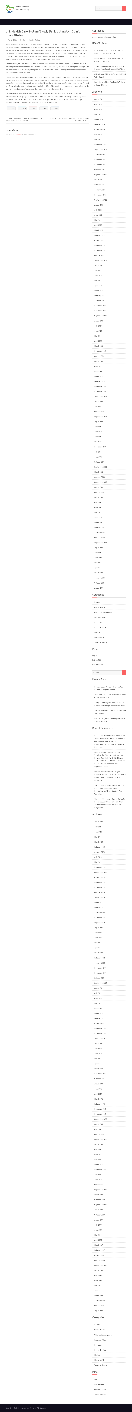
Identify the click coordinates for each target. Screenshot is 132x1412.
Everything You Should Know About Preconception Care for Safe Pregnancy (108, 805)
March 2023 (98, 180)
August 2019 (98, 361)
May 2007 (97, 512)
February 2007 (99, 527)
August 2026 (99, 99)
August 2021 (98, 265)
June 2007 (98, 507)
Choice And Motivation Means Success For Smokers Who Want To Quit (70, 119)
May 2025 (97, 139)
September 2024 (100, 149)
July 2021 (97, 270)
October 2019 (99, 356)
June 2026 (98, 109)
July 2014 (97, 452)
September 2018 (100, 396)
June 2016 (98, 432)
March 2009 (98, 472)
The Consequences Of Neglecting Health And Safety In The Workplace (108, 791)
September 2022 (100, 200)
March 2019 (98, 376)
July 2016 (97, 427)
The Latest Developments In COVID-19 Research (110, 777)
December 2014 (100, 447)
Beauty (97, 602)
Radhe (22, 40)
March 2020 (98, 346)
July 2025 (98, 134)
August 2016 (98, 422)
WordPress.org (100, 1394)
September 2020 (100, 316)
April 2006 (98, 568)
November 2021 (100, 250)
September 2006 (100, 542)
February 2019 (99, 381)
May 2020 (97, 336)
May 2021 (97, 280)
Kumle (31, 1408)
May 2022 (97, 220)
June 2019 (98, 366)
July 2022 (98, 210)
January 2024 (99, 154)
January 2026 (99, 129)
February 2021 (99, 296)
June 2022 (98, 215)
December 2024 (100, 144)
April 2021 (98, 285)
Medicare (97, 632)
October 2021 (99, 255)
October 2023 (99, 170)
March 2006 (98, 573)
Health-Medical (34, 40)
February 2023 (99, 185)
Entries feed (99, 1384)
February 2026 (99, 124)
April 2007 (98, 517)
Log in (94, 655)
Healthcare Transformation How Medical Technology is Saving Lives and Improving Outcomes (109, 738)
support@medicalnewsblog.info (104, 37)
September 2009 (100, 467)
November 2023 (100, 165)
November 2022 (100, 195)
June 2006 (98, 558)
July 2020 (98, 326)
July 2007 (97, 502)
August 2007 (98, 497)
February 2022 (99, 235)
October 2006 (99, 537)
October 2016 (99, 411)
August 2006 (99, 547)
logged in (18, 135)
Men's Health (99, 637)
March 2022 (98, 230)
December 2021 (100, 245)
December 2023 (100, 159)
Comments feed (100, 1389)
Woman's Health (100, 642)
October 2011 (99, 462)
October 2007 (99, 492)
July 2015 (97, 437)
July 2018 (97, 406)
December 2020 (100, 306)
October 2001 (99, 583)
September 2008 (100, 482)
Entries (96, 660)
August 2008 (99, 487)
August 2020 (99, 321)
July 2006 (98, 553)
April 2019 (98, 371)
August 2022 (99, 205)
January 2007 (99, 532)
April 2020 (98, 341)
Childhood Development (103, 612)
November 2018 (100, 391)
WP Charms (41, 1408)
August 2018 (98, 401)
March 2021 (98, 290)
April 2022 (98, 225)
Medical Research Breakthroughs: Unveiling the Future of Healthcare (109, 744)
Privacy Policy (97, 664)
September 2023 (100, 175)
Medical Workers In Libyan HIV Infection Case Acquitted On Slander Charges (24, 119)
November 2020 (100, 311)
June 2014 (98, 457)
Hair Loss (98, 622)
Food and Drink (100, 617)
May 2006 (97, 563)
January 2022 (99, 240)
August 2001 (98, 588)
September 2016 (100, 416)
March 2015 (98, 442)
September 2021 (100, 260)
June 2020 (98, 331)
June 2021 (98, 275)
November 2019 (100, 351)
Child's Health (99, 607)
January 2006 (99, 578)
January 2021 (99, 301)
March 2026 (98, 119)
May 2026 (97, 114)
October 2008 (99, 477)
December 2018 (100, 386)
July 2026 (98, 104)
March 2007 (98, 522)
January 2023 (99, 190)
